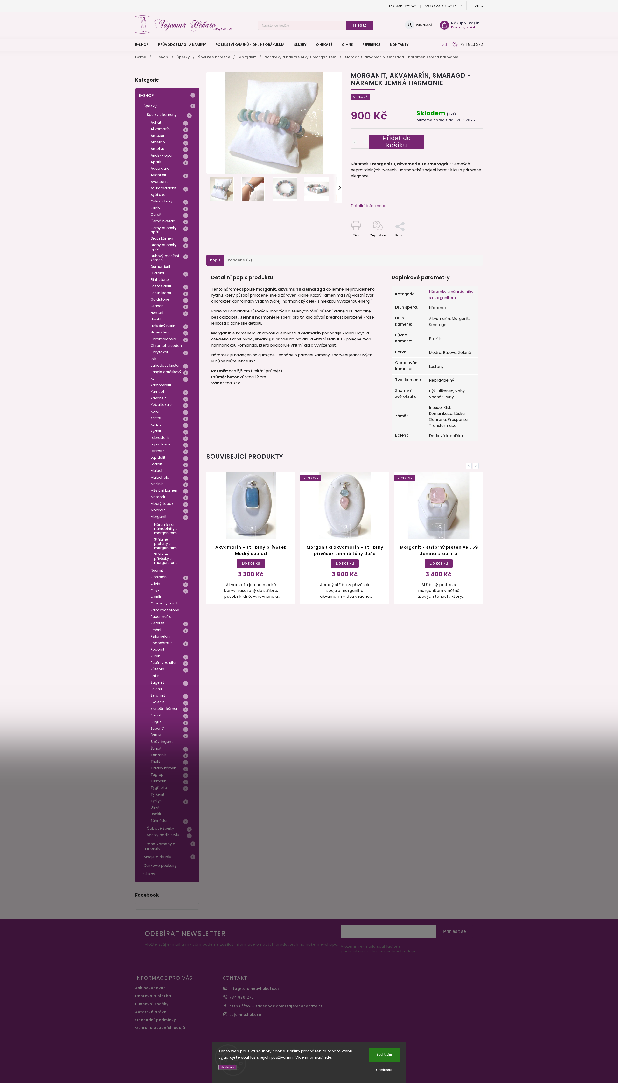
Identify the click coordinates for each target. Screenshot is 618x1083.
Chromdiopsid (163, 339)
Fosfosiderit (161, 286)
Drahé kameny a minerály (159, 846)
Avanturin (159, 181)
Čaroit (156, 214)
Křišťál (156, 418)
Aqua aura (160, 168)
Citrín (155, 208)
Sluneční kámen (164, 708)
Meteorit (158, 496)
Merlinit (157, 483)
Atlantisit (158, 175)
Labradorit (160, 437)
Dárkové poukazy (160, 865)
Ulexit (155, 807)
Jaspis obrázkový (166, 371)
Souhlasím (384, 1054)
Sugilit (156, 722)
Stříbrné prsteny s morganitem (165, 543)
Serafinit (158, 695)
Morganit (159, 516)
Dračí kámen (162, 238)
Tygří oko (159, 787)
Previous (469, 466)
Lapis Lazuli (160, 444)
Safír (155, 675)
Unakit (156, 814)
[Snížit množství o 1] (354, 142)
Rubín (156, 656)
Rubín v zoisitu (163, 662)
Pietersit (158, 623)
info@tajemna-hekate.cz (254, 988)
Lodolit (156, 464)
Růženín (157, 669)
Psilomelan (160, 636)
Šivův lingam (162, 741)
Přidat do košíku (396, 142)
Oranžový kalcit (164, 603)
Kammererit (161, 385)
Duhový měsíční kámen (165, 257)
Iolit (154, 358)
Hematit (158, 312)
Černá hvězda (163, 221)
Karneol (157, 391)
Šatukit (157, 735)
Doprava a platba (440, 6)
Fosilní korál (161, 293)
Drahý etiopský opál (164, 247)
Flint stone (160, 279)
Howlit (156, 319)
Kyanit (156, 431)
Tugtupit (158, 774)
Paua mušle (161, 616)
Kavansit (158, 398)
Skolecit (157, 702)
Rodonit (157, 649)
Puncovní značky (152, 1003)
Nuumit (157, 570)
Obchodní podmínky (155, 1019)
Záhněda (159, 820)
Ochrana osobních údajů (160, 1027)
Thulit (155, 761)
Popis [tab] (215, 260)
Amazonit (159, 135)
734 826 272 (241, 997)
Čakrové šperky (160, 828)
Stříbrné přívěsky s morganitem (165, 558)
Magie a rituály (157, 857)
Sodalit (157, 715)
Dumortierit (160, 266)
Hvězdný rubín (163, 325)
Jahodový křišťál (165, 365)
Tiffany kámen (163, 768)
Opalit (156, 596)
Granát (157, 306)
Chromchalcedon (166, 345)
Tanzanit (158, 754)
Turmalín (158, 781)
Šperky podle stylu (163, 835)
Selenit (156, 689)
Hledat (359, 25)
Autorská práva (151, 1011)
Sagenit (157, 682)
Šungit (156, 748)
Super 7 (157, 728)
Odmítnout (384, 1070)
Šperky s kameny (162, 114)
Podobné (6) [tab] (240, 260)
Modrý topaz (162, 503)
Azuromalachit (163, 188)
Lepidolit (158, 457)
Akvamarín (160, 128)
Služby (149, 874)
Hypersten (160, 332)
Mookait (158, 510)
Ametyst (158, 148)
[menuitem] (144, 45)
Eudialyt (157, 273)
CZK (476, 6)
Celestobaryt (162, 201)
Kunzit (156, 424)
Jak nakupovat (402, 6)
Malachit (158, 470)
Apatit (156, 162)
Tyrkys (156, 800)
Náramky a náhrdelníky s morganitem (165, 528)
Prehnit (157, 629)
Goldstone (160, 299)
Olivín (155, 583)
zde (328, 1057)
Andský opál (161, 155)
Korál (155, 411)
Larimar (157, 450)
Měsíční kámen (164, 490)
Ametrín (158, 142)
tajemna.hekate (245, 1014)
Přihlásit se (454, 931)
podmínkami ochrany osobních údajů (378, 951)
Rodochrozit (161, 642)
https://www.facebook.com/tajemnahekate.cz (276, 1006)
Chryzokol (159, 352)
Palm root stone (165, 610)
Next (476, 466)
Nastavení (227, 1067)
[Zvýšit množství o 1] (365, 142)
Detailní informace (368, 205)
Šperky (150, 106)
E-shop (146, 95)
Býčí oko (158, 194)
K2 (152, 378)
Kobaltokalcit (162, 404)
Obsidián (159, 577)
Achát (156, 122)
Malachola (160, 477)
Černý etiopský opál (164, 229)
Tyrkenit (157, 794)
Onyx (155, 590)
